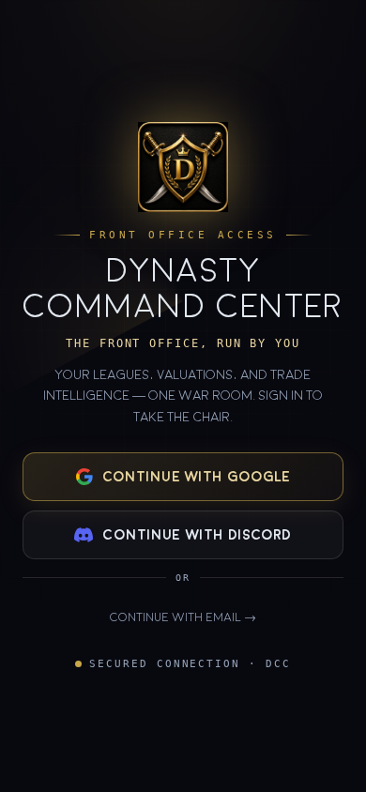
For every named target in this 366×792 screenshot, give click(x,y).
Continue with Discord (196, 534)
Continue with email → (183, 617)
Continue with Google (196, 476)
